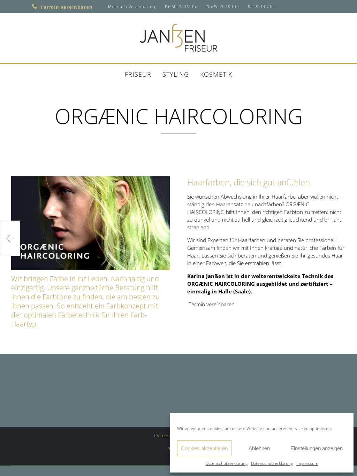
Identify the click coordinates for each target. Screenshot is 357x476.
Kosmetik (216, 74)
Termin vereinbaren (66, 7)
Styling (175, 74)
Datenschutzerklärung (227, 463)
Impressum (307, 463)
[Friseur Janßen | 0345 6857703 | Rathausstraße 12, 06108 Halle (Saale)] (178, 37)
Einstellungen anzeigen (316, 448)
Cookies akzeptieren (204, 448)
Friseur (138, 74)
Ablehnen (259, 448)
